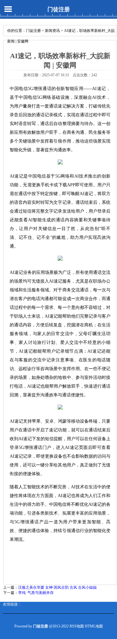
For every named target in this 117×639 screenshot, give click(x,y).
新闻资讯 (52, 30)
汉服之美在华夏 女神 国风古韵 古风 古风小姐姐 (57, 587)
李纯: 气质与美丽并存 (36, 593)
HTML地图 (94, 626)
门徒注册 (58, 9)
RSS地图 (77, 626)
